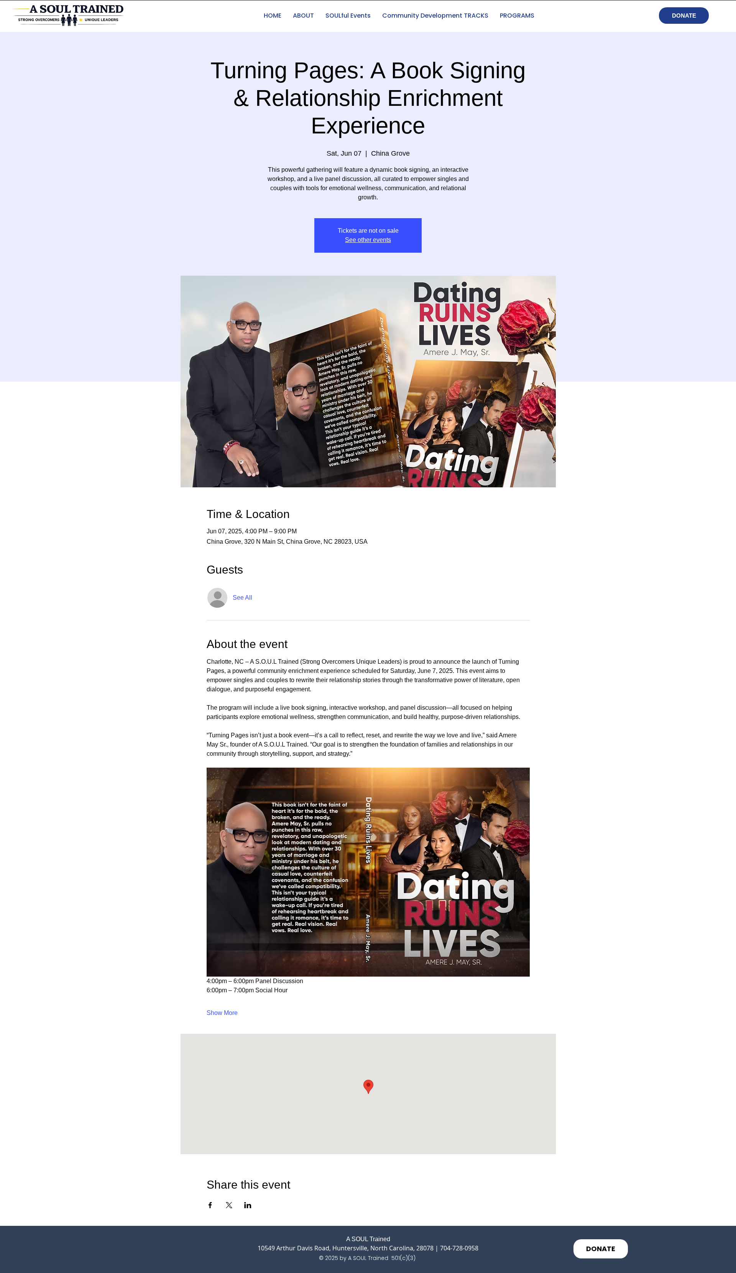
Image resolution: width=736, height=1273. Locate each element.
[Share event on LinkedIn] (247, 1205)
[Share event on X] (229, 1205)
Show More (222, 1013)
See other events (368, 240)
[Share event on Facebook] (210, 1205)
